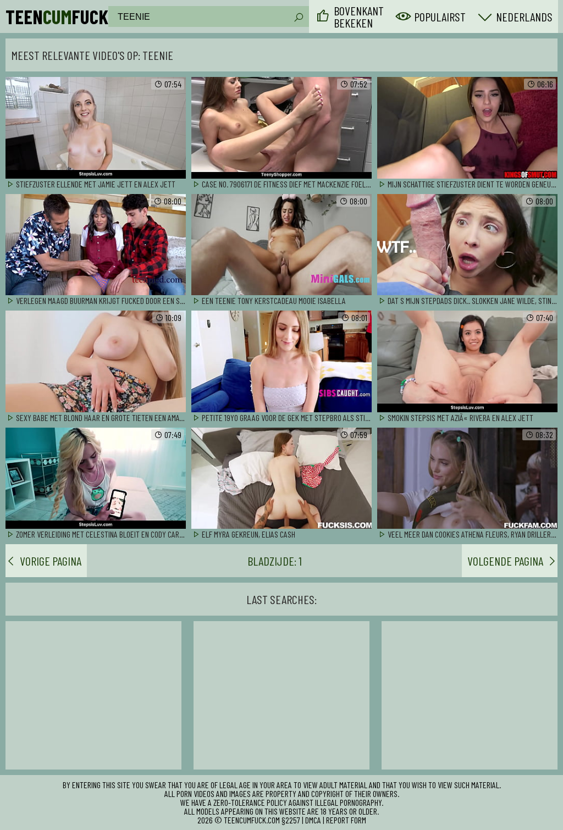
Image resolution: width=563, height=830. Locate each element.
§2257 (291, 820)
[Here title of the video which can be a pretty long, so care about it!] (95, 128)
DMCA (313, 820)
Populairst (440, 16)
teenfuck (56, 16)
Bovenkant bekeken (359, 16)
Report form (346, 820)
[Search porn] (298, 17)
